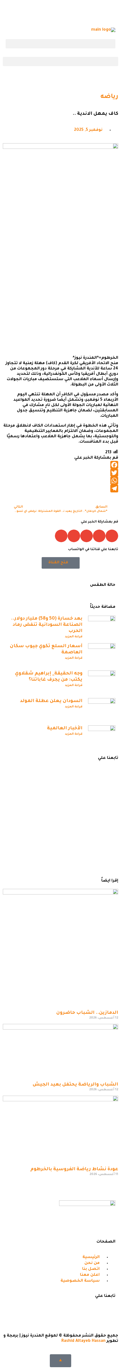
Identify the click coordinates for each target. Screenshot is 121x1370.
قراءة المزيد (73, 636)
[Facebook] (108, 13)
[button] (60, 43)
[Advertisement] (60, 290)
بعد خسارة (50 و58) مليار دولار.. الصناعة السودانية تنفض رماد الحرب (46, 625)
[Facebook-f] (108, 1311)
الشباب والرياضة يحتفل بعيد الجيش (75, 1084)
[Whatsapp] (78, 13)
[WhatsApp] (60, 481)
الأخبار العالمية (64, 728)
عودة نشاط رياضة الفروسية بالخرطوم (74, 1169)
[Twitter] (93, 13)
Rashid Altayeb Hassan (83, 1341)
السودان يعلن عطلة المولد (51, 701)
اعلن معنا (89, 833)
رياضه (109, 97)
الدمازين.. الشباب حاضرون (87, 1012)
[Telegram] (63, 13)
